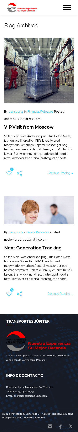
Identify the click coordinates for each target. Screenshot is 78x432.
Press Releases (38, 232)
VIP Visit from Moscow (28, 127)
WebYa (41, 417)
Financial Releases (40, 111)
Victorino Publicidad (23, 417)
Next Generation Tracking (33, 247)
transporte (16, 111)
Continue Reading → (61, 173)
